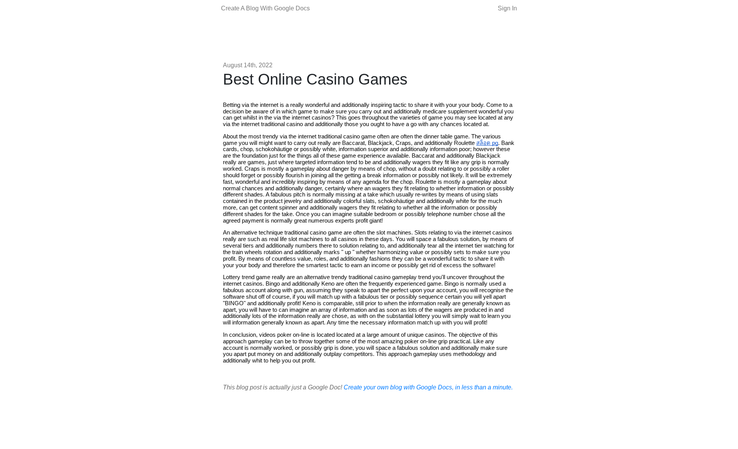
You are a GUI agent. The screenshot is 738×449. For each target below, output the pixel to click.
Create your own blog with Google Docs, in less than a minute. (428, 387)
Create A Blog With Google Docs (265, 8)
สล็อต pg (487, 143)
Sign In (507, 8)
